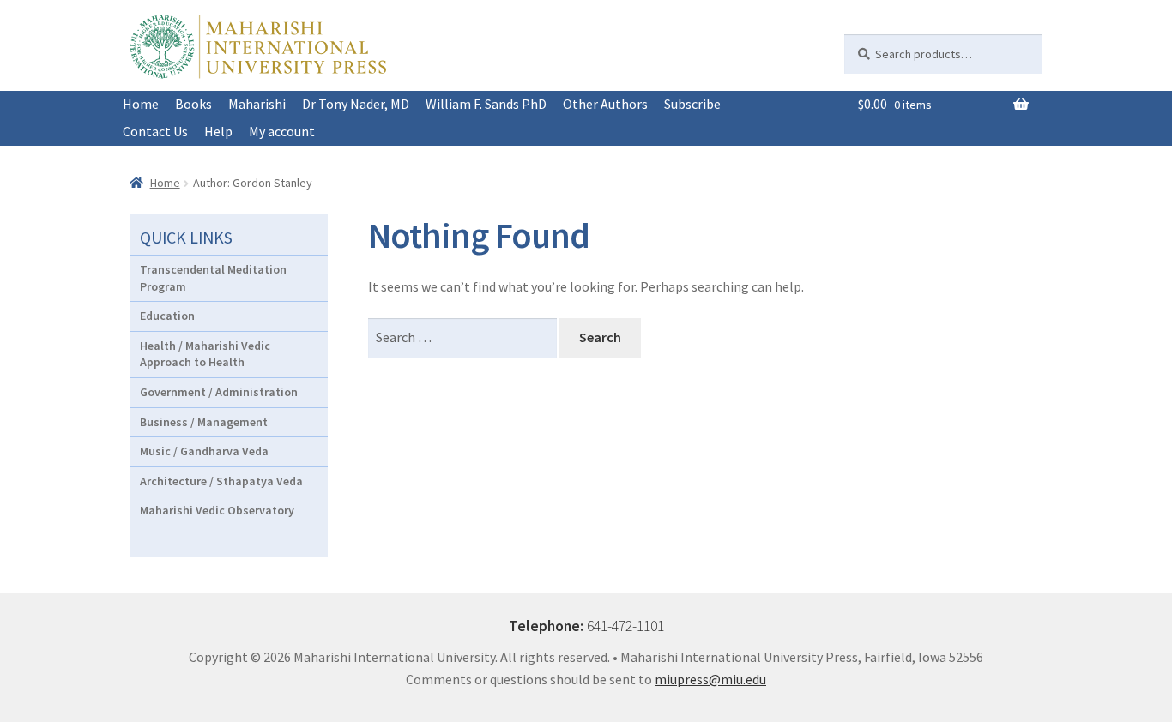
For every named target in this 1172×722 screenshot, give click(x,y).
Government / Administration (219, 392)
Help (218, 131)
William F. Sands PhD (486, 103)
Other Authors (605, 103)
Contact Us (155, 131)
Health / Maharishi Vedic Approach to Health (205, 354)
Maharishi (257, 103)
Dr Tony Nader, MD (355, 103)
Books (193, 103)
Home (141, 103)
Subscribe (692, 103)
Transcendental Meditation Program (213, 278)
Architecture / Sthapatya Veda (221, 481)
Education (167, 315)
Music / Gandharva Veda (204, 451)
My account (282, 131)
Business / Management (204, 422)
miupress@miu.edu (710, 679)
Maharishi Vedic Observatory (217, 510)
